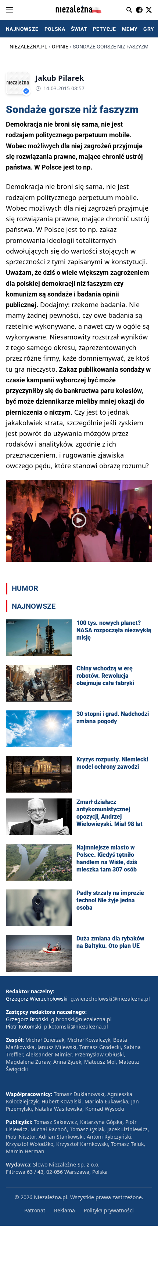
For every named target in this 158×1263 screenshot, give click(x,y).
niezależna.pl (28, 47)
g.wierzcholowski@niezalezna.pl (110, 998)
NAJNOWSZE (22, 29)
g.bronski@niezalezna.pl (81, 1019)
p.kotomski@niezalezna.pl (76, 1026)
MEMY (130, 29)
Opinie (60, 47)
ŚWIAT (79, 29)
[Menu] (9, 9)
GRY (148, 29)
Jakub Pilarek (59, 78)
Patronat (34, 1210)
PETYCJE (104, 29)
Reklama (64, 1210)
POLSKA (54, 29)
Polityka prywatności (109, 1210)
